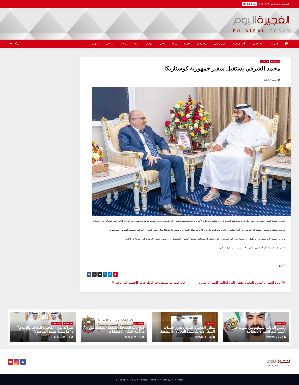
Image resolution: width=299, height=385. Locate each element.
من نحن (110, 43)
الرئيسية (274, 43)
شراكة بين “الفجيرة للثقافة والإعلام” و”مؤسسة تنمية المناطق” (45, 329)
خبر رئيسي (264, 61)
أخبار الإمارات (238, 43)
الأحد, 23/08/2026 (133, 337)
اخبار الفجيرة (275, 61)
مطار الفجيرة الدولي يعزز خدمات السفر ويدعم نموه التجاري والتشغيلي (186, 329)
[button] (16, 43)
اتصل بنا (95, 43)
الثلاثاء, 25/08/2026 (274, 337)
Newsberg (162, 379)
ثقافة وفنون (202, 43)
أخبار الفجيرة (257, 43)
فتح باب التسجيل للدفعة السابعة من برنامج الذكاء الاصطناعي (116, 329)
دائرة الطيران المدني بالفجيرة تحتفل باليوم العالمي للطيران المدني (239, 282)
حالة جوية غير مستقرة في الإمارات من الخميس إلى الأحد (151, 282)
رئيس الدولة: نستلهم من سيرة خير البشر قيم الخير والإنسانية (259, 329)
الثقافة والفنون (56, 323)
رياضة (174, 43)
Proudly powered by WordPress (132, 379)
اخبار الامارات (280, 323)
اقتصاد (187, 43)
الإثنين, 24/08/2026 (203, 337)
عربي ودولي (219, 43)
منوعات (123, 43)
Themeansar (177, 379)
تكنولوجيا (149, 43)
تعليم (162, 43)
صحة (136, 43)
